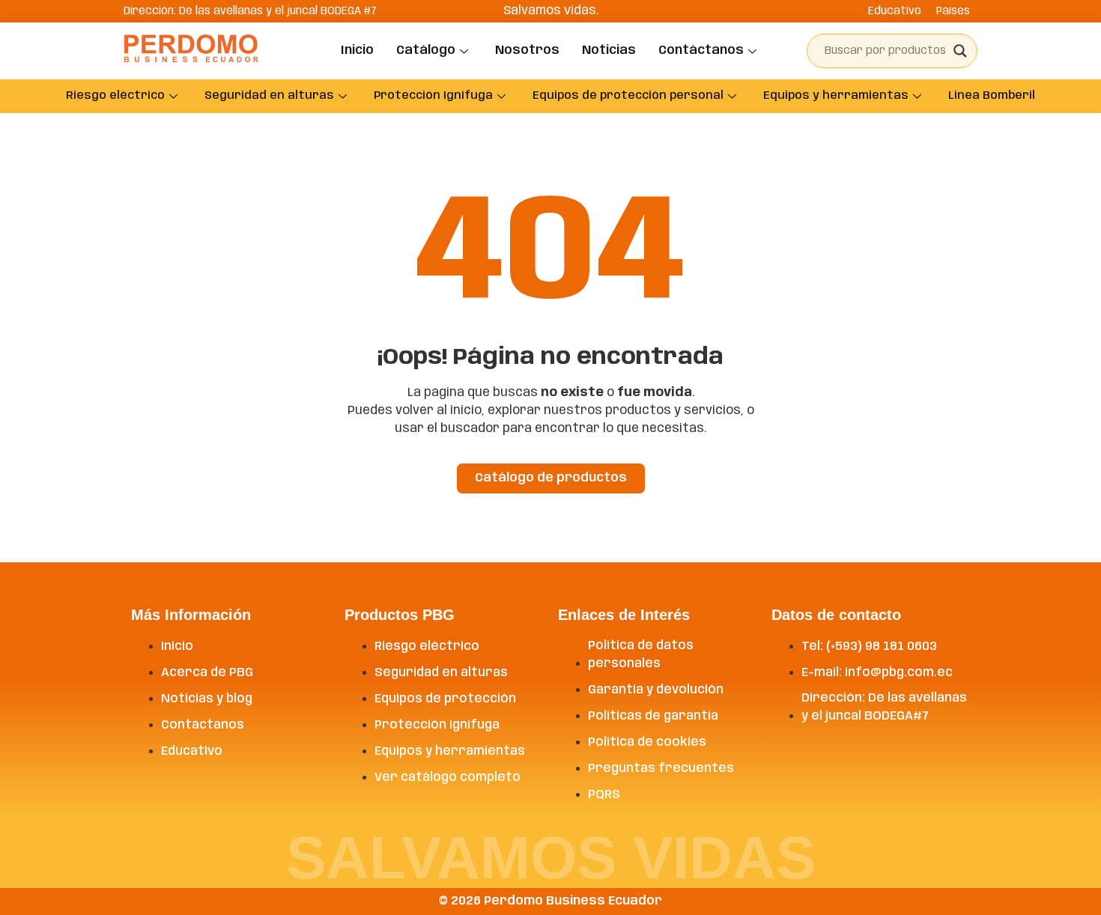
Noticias (609, 50)
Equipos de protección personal (628, 96)
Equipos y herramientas (836, 96)
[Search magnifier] (960, 50)
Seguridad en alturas (269, 96)
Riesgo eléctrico (115, 96)
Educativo (894, 11)
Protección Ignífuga (433, 96)
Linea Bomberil (991, 96)
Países (953, 11)
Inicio (357, 50)
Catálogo (425, 50)
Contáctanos (701, 50)
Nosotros (527, 50)
